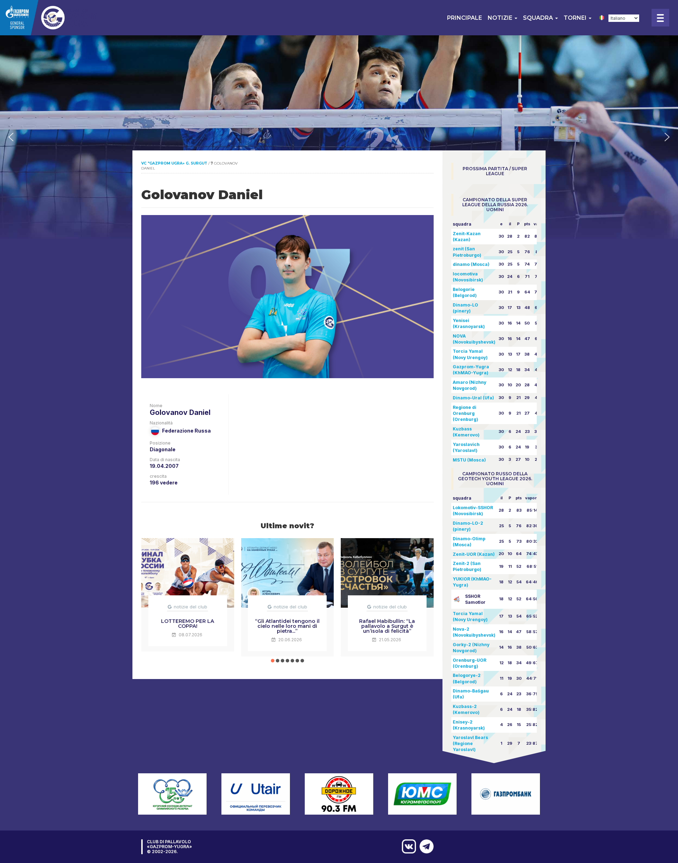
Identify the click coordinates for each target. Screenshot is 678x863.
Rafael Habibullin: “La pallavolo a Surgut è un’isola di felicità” (387, 626)
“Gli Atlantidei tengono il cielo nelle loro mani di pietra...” (287, 626)
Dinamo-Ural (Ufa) (473, 397)
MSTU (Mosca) (469, 460)
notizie (501, 17)
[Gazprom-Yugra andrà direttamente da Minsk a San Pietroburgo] (425, 846)
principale (464, 17)
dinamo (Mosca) (471, 264)
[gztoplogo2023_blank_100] (49, 17)
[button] (11, 137)
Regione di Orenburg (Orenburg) (465, 413)
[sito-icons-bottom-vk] (407, 846)
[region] (339, 137)
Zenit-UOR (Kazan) (474, 554)
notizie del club (190, 606)
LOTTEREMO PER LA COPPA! (187, 624)
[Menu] (660, 17)
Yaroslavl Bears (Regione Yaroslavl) (470, 743)
